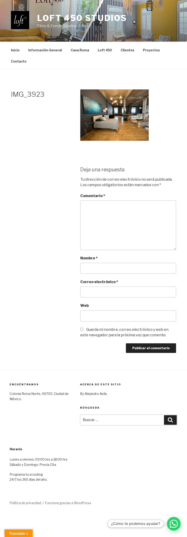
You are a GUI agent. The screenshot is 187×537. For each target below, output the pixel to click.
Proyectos (151, 50)
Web (84, 305)
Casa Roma (80, 50)
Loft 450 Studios (82, 18)
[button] (174, 524)
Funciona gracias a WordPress (68, 503)
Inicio (15, 50)
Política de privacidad (25, 503)
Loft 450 (105, 50)
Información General (45, 50)
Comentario (92, 196)
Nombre (89, 258)
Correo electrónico (99, 282)
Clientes (127, 50)
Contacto (18, 61)
